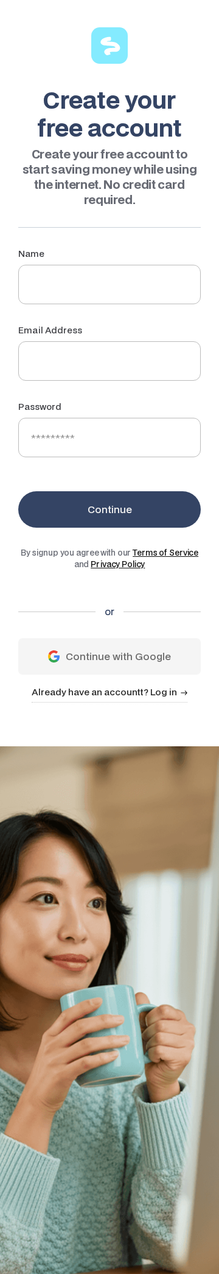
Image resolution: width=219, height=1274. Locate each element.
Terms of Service (165, 552)
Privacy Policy (118, 564)
